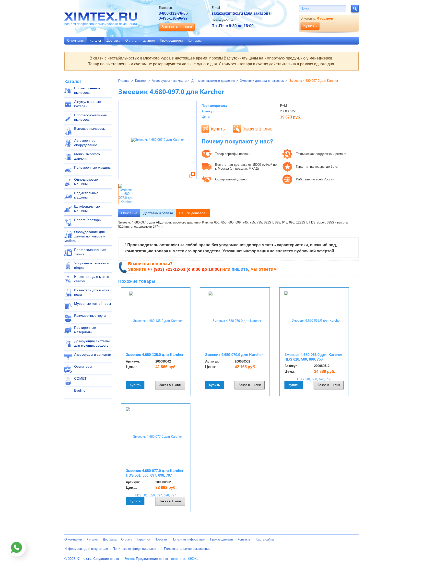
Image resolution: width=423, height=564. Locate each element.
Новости (161, 539)
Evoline (79, 390)
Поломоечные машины (92, 167)
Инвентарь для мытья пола (91, 292)
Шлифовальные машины (87, 208)
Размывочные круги (90, 315)
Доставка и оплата (158, 213)
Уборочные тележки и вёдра (91, 265)
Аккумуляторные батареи (87, 104)
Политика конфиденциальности (136, 549)
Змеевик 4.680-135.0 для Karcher (155, 354)
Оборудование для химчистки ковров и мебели (84, 236)
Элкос (129, 558)
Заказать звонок (176, 26)
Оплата (130, 40)
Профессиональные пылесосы (90, 117)
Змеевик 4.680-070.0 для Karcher (234, 354)
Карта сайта (265, 539)
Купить (218, 129)
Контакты (194, 40)
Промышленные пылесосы (87, 90)
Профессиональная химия (90, 252)
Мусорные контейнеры (92, 304)
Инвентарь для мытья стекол (91, 279)
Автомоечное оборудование (85, 143)
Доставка (113, 40)
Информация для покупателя (86, 549)
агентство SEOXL (185, 558)
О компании (75, 40)
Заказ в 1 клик (257, 129)
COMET (80, 378)
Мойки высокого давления (87, 156)
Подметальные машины (86, 195)
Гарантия (148, 40)
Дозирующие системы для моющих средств (92, 343)
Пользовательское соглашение (187, 549)
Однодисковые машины (86, 181)
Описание (129, 213)
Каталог (95, 40)
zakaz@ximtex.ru (227, 13)
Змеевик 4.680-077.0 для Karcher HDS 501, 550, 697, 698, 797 (155, 473)
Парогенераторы (87, 220)
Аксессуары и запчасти (92, 354)
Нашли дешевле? (193, 213)
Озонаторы (83, 366)
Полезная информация (188, 539)
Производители (171, 40)
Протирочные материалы (85, 330)
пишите (240, 269)
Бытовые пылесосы (90, 128)
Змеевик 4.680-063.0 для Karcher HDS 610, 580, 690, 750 (313, 356)
